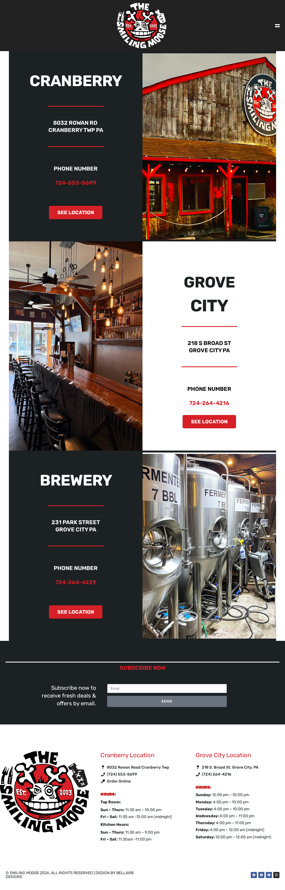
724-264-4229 (75, 582)
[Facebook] (254, 875)
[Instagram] (276, 875)
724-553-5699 (75, 182)
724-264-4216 (209, 403)
